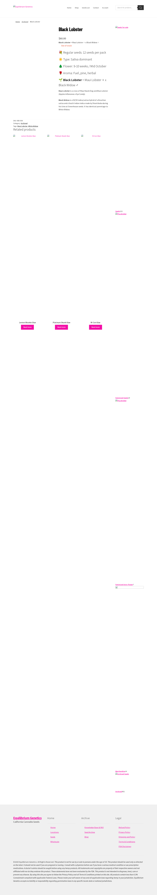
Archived (25, 22)
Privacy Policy (124, 832)
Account (105, 8)
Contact (96, 8)
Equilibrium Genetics (27, 818)
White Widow (33, 126)
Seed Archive (90, 832)
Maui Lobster (22, 126)
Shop (77, 8)
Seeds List (86, 8)
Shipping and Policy (127, 837)
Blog (87, 837)
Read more (27, 327)
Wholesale (54, 841)
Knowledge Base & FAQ (94, 827)
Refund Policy (124, 827)
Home (69, 8)
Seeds (52, 837)
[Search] (141, 7)
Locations (54, 832)
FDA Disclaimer (125, 846)
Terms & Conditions (127, 841)
